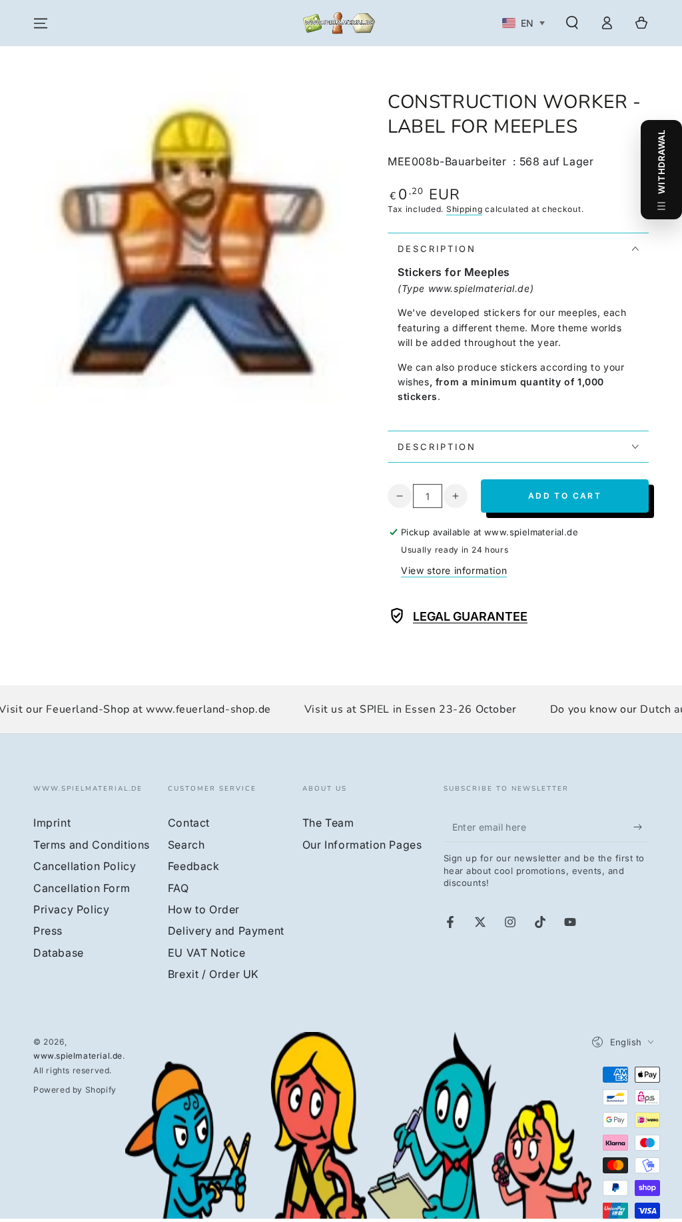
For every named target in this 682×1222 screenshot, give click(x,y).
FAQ (178, 888)
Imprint (52, 822)
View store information (454, 570)
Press (48, 930)
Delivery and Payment (226, 930)
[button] (572, 22)
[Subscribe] (641, 826)
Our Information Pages (362, 844)
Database (58, 952)
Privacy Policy (71, 909)
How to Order (204, 909)
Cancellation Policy (84, 866)
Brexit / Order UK (213, 974)
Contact (189, 822)
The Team (328, 822)
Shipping (464, 209)
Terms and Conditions (91, 844)
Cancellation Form (81, 888)
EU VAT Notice (207, 952)
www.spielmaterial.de (78, 1056)
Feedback (194, 866)
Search (186, 844)
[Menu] (40, 23)
